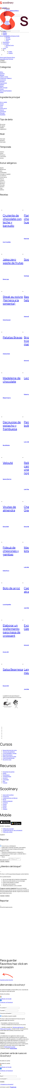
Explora (5, 34)
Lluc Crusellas (7, 242)
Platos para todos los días (9, 756)
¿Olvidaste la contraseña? (6, 1084)
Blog (4, 781)
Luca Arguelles (7, 604)
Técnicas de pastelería (9, 752)
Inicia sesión (13, 1048)
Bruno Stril (6, 686)
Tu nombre (3, 1008)
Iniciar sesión (3, 57)
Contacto (5, 802)
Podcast (5, 783)
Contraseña (3, 1079)
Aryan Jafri (6, 652)
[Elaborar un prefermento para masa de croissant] (13, 620)
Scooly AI (5, 778)
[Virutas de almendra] (13, 501)
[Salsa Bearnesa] (13, 664)
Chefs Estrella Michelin (8, 758)
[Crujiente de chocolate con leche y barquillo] (13, 210)
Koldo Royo (6, 570)
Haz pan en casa (7, 759)
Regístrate (13, 1087)
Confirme (7, 895)
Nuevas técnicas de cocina (10, 750)
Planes (4, 773)
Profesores (6, 796)
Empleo (5, 806)
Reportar (7, 861)
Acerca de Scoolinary (8, 795)
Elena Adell (6, 526)
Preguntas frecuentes (8, 772)
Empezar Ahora (14, 10)
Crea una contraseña (6, 1013)
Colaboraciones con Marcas (10, 798)
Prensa (5, 804)
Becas (4, 799)
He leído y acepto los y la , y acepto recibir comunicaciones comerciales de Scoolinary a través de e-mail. (14, 1029)
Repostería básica (7, 755)
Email (1, 1076)
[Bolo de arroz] (13, 583)
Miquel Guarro (7, 398)
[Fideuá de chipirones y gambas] (13, 542)
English (10, 51)
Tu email (2, 1010)
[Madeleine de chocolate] (13, 372)
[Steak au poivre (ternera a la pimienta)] (13, 291)
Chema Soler (6, 354)
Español (5, 33)
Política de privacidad (8, 829)
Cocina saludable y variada (9, 753)
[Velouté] (13, 457)
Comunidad (6, 44)
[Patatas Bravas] (13, 332)
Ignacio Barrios (7, 479)
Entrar (1, 36)
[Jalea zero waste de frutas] (13, 254)
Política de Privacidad (5, 1029)
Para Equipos (6, 42)
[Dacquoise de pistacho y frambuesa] (13, 417)
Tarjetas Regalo (7, 776)
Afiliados (5, 809)
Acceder (2, 1081)
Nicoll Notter (6, 445)
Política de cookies (7, 832)
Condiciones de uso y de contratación (12, 830)
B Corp (4, 807)
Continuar (2, 1033)
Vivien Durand (6, 320)
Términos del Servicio (18, 1027)
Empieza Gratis (15, 36)
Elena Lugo (6, 279)
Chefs (4, 48)
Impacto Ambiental (7, 801)
